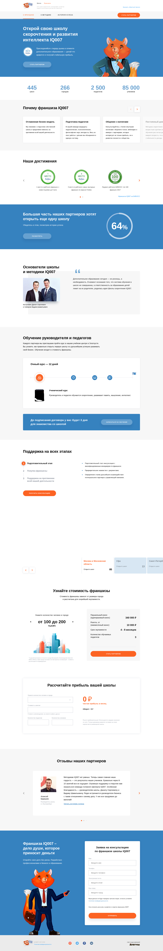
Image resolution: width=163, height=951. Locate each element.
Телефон (91, 868)
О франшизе (28, 15)
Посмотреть (37, 236)
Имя (90, 858)
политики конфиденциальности (98, 901)
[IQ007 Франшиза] (28, 6)
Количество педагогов (35, 718)
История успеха (65, 15)
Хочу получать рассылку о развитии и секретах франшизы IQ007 (109, 907)
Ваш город (92, 888)
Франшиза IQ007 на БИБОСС (129, 196)
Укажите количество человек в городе (40, 695)
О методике (46, 15)
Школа (39, 3)
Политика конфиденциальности (42, 944)
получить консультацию (39, 493)
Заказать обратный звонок (131, 7)
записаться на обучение (116, 422)
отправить (112, 915)
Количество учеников (59, 718)
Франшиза (47, 3)
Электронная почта (95, 878)
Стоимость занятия (34, 705)
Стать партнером (128, 15)
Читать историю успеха (74, 804)
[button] (131, 109)
